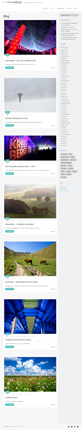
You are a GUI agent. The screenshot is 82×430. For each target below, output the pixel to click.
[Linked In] (69, 427)
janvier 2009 (64, 121)
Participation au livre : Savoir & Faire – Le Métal (69, 30)
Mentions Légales (18, 426)
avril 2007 (63, 145)
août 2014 (63, 78)
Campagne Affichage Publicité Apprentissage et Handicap (69, 38)
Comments (65, 190)
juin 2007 (63, 141)
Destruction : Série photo (67, 27)
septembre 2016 (65, 62)
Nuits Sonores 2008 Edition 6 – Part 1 (20, 166)
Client (70, 154)
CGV (24, 426)
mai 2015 (63, 74)
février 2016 (64, 71)
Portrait (63, 174)
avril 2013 (63, 85)
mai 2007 (63, 143)
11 (32, 415)
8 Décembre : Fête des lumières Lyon (20, 61)
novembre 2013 (65, 80)
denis (14, 57)
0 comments (28, 57)
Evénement (20, 57)
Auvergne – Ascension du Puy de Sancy (21, 282)
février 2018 (64, 54)
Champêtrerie (11, 398)
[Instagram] (78, 427)
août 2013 (63, 83)
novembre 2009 (65, 114)
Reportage (63, 177)
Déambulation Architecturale (18, 340)
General (70, 165)
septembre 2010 (65, 103)
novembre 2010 (65, 100)
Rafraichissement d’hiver (16, 118)
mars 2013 (64, 87)
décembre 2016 (65, 60)
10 (29, 415)
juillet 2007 (64, 138)
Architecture (64, 154)
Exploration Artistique (23, 336)
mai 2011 (63, 92)
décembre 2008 (65, 123)
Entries (63, 188)
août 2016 (63, 65)
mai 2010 (63, 107)
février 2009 (64, 118)
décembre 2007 (65, 134)
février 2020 (64, 47)
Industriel (70, 168)
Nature (62, 171)
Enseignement (64, 159)
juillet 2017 (64, 58)
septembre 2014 (65, 76)
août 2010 (63, 105)
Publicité (69, 174)
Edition (72, 157)
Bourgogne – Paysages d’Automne (19, 224)
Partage (68, 171)
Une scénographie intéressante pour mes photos (69, 24)
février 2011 (64, 96)
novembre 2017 (65, 56)
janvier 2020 (64, 49)
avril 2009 (63, 116)
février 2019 (64, 51)
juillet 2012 (64, 89)
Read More (9, 67)
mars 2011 (64, 94)
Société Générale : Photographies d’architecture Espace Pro (70, 34)
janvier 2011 (64, 98)
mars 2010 (64, 109)
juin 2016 (63, 67)
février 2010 (64, 112)
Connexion (63, 186)
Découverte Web (65, 157)
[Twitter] (75, 427)
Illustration (20, 394)
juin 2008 (63, 127)
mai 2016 (63, 69)
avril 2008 (64, 130)
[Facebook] (72, 427)
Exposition (63, 165)
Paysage (20, 115)
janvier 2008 (64, 132)
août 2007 (64, 136)
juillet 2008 (64, 125)
